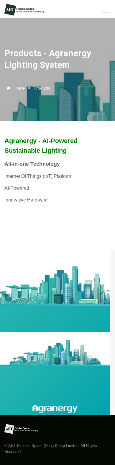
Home (18, 88)
